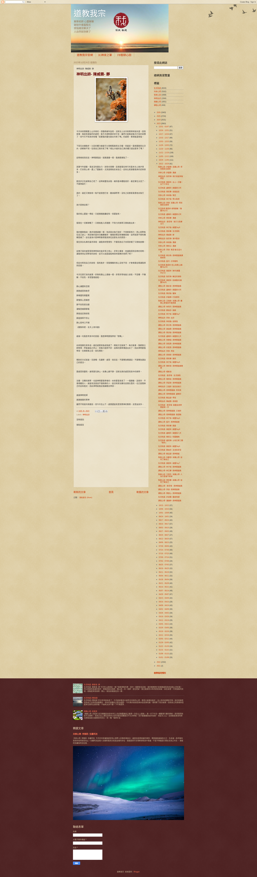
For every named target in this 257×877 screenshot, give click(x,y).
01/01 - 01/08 (164, 657)
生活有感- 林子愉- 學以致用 (168, 199)
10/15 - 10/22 (164, 505)
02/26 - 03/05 (164, 628)
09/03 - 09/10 (164, 528)
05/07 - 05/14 (164, 591)
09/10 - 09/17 (164, 524)
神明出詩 (86, 415)
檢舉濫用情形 (160, 673)
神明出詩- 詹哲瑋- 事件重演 (168, 239)
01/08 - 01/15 (164, 654)
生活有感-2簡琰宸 (91, 698)
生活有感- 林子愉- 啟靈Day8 (169, 227)
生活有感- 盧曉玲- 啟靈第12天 (169, 214)
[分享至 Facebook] (104, 411)
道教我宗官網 (85, 55)
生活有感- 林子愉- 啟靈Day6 (169, 362)
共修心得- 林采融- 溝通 (167, 242)
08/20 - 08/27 (164, 535)
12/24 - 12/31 (164, 130)
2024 (159, 120)
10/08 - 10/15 (164, 509)
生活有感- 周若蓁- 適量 (167, 426)
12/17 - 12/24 (164, 134)
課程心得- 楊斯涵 (164, 372)
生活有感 (157, 88)
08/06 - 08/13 (164, 542)
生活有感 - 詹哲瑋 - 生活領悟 (169, 375)
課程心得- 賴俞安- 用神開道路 (169, 286)
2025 (159, 116)
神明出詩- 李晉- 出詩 (166, 318)
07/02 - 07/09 (164, 561)
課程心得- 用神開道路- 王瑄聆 (169, 411)
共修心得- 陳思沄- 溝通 (167, 246)
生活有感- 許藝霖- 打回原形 (168, 297)
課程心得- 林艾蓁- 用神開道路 (169, 471)
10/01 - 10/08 (164, 513)
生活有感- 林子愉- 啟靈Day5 (169, 418)
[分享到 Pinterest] (106, 411)
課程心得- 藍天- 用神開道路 (168, 422)
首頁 (111, 492)
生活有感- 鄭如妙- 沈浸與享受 (169, 450)
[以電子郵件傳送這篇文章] (96, 411)
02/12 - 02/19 (164, 635)
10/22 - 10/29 (164, 164)
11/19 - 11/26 (164, 149)
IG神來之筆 (105, 55)
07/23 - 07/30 (164, 550)
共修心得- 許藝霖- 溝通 (167, 173)
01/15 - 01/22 (164, 650)
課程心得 (157, 105)
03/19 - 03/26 (164, 616)
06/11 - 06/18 (164, 572)
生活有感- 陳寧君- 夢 (92, 685)
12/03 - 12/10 (164, 141)
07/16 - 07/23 (164, 553)
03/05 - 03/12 (164, 624)
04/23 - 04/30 (164, 598)
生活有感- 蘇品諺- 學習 (167, 398)
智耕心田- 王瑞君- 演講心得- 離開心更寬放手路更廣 (170, 302)
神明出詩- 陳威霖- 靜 (166, 235)
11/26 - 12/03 (164, 145)
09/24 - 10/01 (164, 517)
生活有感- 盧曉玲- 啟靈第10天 (169, 290)
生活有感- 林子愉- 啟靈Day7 (169, 314)
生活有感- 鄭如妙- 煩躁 (167, 310)
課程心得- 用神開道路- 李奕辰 (169, 390)
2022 (159, 662)
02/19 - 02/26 (164, 631)
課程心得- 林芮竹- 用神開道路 (169, 307)
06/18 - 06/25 (164, 568)
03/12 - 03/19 (164, 620)
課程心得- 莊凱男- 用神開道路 (169, 347)
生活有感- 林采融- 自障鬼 (168, 321)
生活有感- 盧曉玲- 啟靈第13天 (169, 188)
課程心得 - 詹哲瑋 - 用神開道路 (170, 486)
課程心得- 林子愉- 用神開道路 (169, 467)
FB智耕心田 (124, 55)
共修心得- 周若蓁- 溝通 (167, 218)
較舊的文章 (143, 492)
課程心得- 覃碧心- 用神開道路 (169, 493)
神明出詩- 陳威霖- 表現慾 (168, 401)
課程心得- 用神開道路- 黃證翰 (169, 415)
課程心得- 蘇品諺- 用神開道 (168, 454)
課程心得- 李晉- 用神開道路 (168, 489)
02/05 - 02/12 (164, 639)
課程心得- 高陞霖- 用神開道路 (169, 344)
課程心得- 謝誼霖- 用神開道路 (169, 329)
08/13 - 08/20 (164, 539)
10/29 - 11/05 (164, 160)
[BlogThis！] (98, 411)
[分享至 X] (101, 411)
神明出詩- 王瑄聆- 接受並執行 (169, 386)
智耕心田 (157, 95)
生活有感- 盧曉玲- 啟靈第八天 (169, 433)
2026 (159, 112)
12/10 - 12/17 (164, 138)
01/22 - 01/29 (164, 646)
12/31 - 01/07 (164, 127)
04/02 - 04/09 (164, 609)
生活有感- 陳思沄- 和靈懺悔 (168, 437)
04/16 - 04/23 (164, 602)
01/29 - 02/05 (164, 642)
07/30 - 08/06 (164, 546)
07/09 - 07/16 (164, 557)
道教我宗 (90, 13)
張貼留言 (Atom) (85, 497)
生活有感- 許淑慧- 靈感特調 (168, 497)
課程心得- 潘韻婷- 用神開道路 (169, 501)
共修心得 (157, 91)
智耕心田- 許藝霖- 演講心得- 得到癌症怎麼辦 (170, 168)
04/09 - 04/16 (164, 605)
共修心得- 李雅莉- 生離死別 (85, 734)
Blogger (136, 872)
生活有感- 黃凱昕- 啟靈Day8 (169, 429)
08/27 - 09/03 (164, 531)
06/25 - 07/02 (164, 565)
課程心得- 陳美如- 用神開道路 (169, 379)
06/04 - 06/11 (164, 576)
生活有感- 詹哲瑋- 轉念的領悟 (169, 276)
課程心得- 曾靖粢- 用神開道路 (169, 355)
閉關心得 (157, 102)
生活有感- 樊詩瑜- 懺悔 (167, 293)
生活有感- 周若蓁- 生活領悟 (168, 231)
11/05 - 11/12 (164, 156)
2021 (159, 666)
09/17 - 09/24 (164, 520)
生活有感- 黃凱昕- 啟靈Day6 (169, 446)
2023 (159, 124)
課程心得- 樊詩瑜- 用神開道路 (169, 332)
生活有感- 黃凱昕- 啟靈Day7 (169, 463)
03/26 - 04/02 (164, 613)
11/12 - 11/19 (164, 153)
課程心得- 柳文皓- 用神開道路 (169, 325)
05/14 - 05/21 (164, 587)
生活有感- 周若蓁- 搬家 (167, 358)
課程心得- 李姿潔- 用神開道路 (169, 383)
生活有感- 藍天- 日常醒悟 (168, 261)
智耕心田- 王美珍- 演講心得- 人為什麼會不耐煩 (170, 475)
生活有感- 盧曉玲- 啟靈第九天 (169, 336)
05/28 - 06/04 (164, 580)
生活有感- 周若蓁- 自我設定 (168, 192)
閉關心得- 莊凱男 (90, 711)
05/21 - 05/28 (164, 583)
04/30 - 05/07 (164, 594)
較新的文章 (80, 492)
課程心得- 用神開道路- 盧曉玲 (169, 394)
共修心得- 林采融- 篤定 (167, 195)
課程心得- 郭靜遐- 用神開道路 (169, 340)
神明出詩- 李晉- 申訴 (166, 351)
